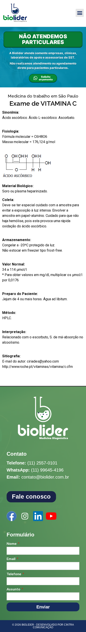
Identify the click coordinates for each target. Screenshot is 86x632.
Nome (12, 543)
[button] (80, 13)
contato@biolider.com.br (45, 477)
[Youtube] (51, 516)
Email (11, 559)
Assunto (14, 589)
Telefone (14, 574)
